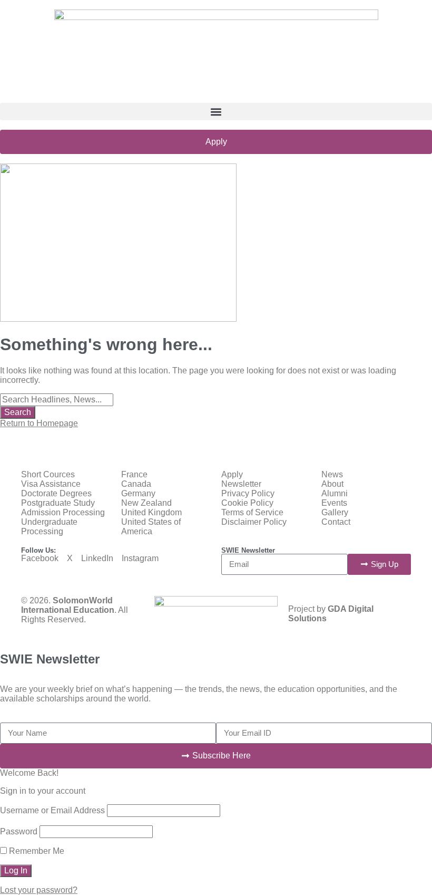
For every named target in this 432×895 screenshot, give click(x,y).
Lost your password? (38, 890)
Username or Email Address (52, 810)
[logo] (216, 56)
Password (18, 831)
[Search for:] (56, 399)
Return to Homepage (39, 423)
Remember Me (35, 850)
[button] (216, 111)
